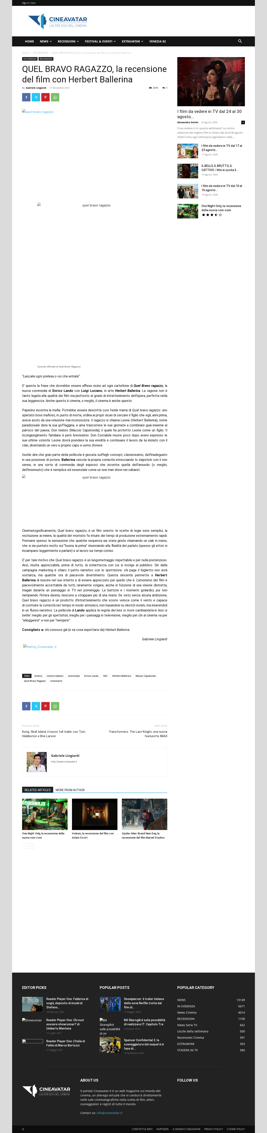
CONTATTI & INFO (142, 1129)
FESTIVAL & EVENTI (98, 41)
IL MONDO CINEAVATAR (186, 1129)
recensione (56, 680)
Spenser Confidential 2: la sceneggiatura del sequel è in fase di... (144, 1044)
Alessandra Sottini (187, 122)
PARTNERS (162, 1129)
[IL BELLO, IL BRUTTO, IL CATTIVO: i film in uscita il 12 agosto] (187, 171)
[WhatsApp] (55, 97)
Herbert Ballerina (121, 675)
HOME (29, 41)
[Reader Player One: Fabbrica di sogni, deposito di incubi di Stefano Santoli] (32, 1004)
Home (25, 53)
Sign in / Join (29, 2)
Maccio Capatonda (146, 675)
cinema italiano (55, 675)
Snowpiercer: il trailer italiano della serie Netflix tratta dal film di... (144, 1003)
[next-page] (31, 846)
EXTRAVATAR (131, 41)
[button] (240, 42)
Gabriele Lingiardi (36, 87)
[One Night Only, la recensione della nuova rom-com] (45, 814)
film (105, 675)
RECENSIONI (67, 41)
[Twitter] (36, 97)
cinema (38, 675)
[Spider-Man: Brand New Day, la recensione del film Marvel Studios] (144, 814)
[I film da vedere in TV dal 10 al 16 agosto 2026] (187, 191)
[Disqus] (94, 911)
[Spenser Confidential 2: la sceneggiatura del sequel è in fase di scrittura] (110, 1045)
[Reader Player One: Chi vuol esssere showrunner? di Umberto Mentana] (32, 1025)
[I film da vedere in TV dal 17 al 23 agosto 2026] (187, 151)
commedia (74, 675)
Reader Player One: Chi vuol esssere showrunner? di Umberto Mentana (65, 1024)
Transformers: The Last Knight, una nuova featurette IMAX (138, 734)
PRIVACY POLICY (213, 1129)
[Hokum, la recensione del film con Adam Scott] (94, 814)
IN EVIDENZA (40, 53)
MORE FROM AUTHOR (70, 790)
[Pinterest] (45, 97)
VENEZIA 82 (157, 41)
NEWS (44, 41)
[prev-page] (24, 846)
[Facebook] (26, 97)
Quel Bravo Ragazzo (35, 680)
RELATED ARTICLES (38, 790)
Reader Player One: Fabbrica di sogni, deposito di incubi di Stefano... (67, 1003)
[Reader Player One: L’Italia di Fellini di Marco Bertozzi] (32, 1046)
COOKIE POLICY (236, 1129)
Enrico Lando (91, 675)
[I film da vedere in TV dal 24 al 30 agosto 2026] (211, 81)
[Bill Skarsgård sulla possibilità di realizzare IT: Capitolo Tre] (110, 1029)
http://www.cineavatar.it (64, 761)
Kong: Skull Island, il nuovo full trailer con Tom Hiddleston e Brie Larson (53, 734)
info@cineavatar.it (109, 1113)
